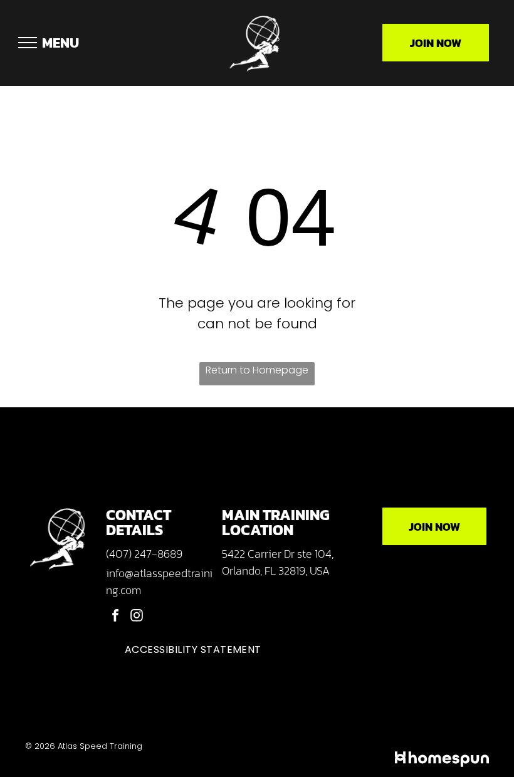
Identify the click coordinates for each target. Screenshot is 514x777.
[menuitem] (193, 649)
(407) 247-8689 (144, 553)
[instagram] (136, 617)
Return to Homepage (257, 370)
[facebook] (115, 617)
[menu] (27, 42)
